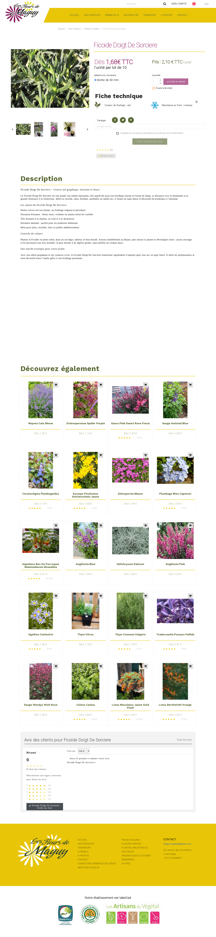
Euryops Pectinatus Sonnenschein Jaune (85, 495)
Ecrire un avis (106, 156)
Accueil (74, 15)
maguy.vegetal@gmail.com (177, 844)
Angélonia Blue (85, 564)
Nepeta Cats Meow (40, 423)
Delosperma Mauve (130, 493)
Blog (207, 4)
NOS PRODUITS (86, 843)
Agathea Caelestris (40, 634)
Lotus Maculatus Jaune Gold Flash (130, 706)
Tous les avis (184, 739)
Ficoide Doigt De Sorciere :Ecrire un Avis (45, 806)
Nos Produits (92, 15)
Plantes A (126, 839)
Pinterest (131, 120)
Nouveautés (131, 15)
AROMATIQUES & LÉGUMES (136, 855)
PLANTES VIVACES (131, 843)
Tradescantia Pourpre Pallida (175, 634)
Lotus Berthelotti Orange (175, 704)
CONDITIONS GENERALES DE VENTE (97, 863)
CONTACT (83, 859)
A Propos (166, 15)
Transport (149, 15)
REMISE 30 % (112, 15)
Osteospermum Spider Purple (85, 423)
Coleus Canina (85, 704)
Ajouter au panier (175, 82)
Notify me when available (150, 141)
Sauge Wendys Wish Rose (40, 704)
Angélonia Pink (175, 564)
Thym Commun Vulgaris (130, 634)
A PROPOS (83, 855)
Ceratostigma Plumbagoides (40, 493)
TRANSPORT (84, 847)
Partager (115, 120)
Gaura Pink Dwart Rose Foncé (130, 423)
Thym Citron (85, 634)
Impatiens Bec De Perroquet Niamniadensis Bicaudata (40, 565)
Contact (182, 15)
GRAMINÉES (128, 859)
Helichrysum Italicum (130, 564)
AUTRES (126, 863)
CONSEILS (83, 851)
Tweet (123, 120)
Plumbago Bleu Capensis (175, 493)
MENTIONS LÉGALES (88, 867)
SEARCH (165, 4)
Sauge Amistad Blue (175, 423)
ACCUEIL (82, 839)
